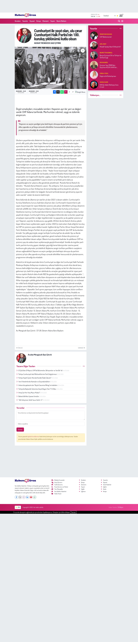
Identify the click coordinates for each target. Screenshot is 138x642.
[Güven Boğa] (94, 65)
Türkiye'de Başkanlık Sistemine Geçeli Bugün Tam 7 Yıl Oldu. (37, 389)
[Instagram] (23, 497)
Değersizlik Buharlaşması (108, 76)
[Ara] (119, 21)
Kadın (104, 489)
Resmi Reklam (61, 21)
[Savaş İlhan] (94, 84)
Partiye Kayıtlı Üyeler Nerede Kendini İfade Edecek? (35, 378)
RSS (18, 507)
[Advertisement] (51, 461)
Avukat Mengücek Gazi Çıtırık (47, 43)
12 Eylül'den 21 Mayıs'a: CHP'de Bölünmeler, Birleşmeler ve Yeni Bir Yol (40, 370)
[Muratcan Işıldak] (94, 35)
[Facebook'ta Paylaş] (54, 92)
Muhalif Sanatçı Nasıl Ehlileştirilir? (110, 47)
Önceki (20, 348)
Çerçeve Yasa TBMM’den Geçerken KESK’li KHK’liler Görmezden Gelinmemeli (108, 66)
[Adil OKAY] (94, 45)
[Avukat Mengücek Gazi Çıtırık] (24, 35)
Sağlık (82, 489)
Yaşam (52, 21)
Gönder (20, 429)
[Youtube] (31, 497)
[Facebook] (16, 497)
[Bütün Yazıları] (84, 366)
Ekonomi (46, 21)
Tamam (73, 512)
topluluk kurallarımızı (33, 436)
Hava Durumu (58, 482)
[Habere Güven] (25, 15)
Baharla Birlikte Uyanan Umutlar (28, 396)
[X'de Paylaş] (58, 92)
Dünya (38, 21)
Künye (105, 491)
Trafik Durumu (58, 485)
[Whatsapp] (34, 497)
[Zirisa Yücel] (94, 74)
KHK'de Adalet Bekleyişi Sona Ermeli (109, 86)
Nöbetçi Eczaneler (59, 480)
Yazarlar (25, 21)
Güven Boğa (104, 62)
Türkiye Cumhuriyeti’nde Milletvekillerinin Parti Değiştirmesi (37, 374)
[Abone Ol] (80, 92)
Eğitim (105, 487)
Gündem (18, 21)
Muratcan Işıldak (106, 34)
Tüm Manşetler (58, 489)
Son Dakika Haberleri (60, 491)
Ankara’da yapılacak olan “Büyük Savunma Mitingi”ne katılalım (38, 385)
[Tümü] (121, 28)
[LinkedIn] (27, 497)
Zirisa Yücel (104, 73)
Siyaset (32, 21)
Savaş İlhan (104, 82)
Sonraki (80, 348)
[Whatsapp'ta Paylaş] (62, 92)
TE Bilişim (120, 507)
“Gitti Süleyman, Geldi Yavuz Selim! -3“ (30, 400)
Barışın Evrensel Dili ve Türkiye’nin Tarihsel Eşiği (110, 56)
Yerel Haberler (107, 485)
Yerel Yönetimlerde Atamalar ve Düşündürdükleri (34, 381)
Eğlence (83, 491)
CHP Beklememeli (106, 37)
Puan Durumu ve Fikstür (61, 487)
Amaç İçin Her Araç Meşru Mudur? (29, 393)
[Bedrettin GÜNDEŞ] (94, 55)
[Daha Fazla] (65, 92)
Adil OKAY (103, 44)
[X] (20, 497)
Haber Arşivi (57, 494)
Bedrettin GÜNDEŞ (106, 53)
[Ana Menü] (122, 21)
